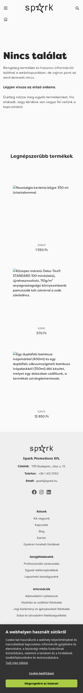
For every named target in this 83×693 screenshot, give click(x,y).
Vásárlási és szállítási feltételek (41, 602)
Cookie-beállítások (41, 673)
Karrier (41, 538)
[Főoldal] (41, 449)
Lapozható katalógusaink (41, 576)
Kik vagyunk (42, 518)
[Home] (5, 20)
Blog (42, 531)
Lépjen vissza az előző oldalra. (29, 87)
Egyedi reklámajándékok (41, 570)
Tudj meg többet (17, 663)
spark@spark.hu (46, 481)
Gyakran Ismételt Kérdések (41, 544)
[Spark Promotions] (39, 8)
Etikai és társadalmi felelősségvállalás (41, 615)
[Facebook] (34, 492)
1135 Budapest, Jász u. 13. (48, 466)
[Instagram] (41, 492)
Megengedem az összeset (41, 683)
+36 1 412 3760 (48, 473)
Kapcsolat (41, 525)
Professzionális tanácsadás (41, 563)
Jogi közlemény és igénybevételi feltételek (41, 609)
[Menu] (5, 8)
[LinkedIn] (49, 492)
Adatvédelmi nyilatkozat (41, 596)
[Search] (77, 8)
